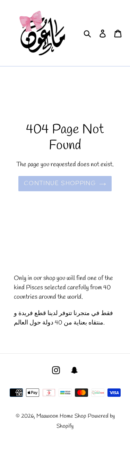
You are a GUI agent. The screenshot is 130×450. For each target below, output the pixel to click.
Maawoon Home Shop (61, 416)
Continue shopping (60, 183)
